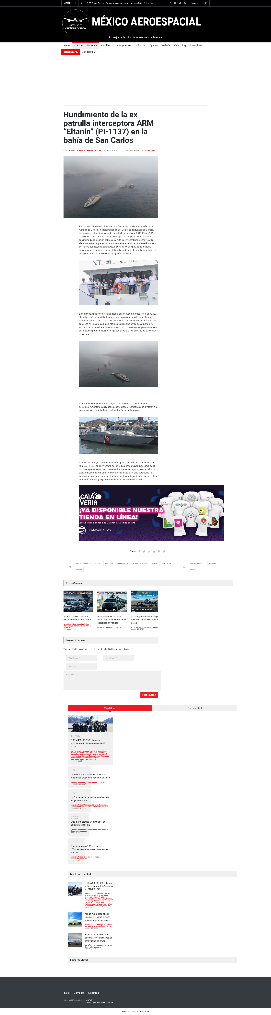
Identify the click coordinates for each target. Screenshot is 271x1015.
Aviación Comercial (85, 753)
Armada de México (77, 150)
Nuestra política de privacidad (135, 1011)
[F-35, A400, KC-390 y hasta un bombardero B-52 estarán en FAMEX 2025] (90, 723)
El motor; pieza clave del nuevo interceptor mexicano (110, 3)
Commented (195, 708)
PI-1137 (155, 563)
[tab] (110, 709)
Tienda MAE (71, 51)
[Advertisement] (135, 76)
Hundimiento (122, 563)
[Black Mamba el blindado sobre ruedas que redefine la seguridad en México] (112, 601)
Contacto (79, 992)
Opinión (153, 45)
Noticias (78, 45)
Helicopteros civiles (90, 758)
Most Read (110, 708)
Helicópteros (76, 758)
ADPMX (89, 1000)
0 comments (150, 150)
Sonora (79, 570)
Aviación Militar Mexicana (81, 754)
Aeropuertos (124, 45)
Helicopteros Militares (79, 759)
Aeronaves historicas (89, 751)
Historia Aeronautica (79, 831)
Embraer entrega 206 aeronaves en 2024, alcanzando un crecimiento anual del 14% (89, 849)
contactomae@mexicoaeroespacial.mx (98, 1003)
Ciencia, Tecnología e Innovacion (84, 782)
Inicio (67, 45)
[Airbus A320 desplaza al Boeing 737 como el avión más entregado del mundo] (75, 919)
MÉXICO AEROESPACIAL (146, 21)
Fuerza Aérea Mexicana (98, 756)
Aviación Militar (70, 624)
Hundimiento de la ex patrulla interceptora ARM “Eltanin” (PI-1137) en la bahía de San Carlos (109, 127)
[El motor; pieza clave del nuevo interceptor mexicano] (78, 601)
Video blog (180, 45)
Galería (166, 45)
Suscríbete (196, 45)
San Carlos (166, 563)
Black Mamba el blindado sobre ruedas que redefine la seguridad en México (111, 619)
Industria (140, 45)
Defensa (92, 45)
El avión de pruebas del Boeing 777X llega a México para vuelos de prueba (98, 937)
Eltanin (98, 563)
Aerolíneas (107, 45)
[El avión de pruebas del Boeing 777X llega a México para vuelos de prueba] (75, 940)
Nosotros (93, 992)
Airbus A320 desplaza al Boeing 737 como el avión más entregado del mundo (97, 917)
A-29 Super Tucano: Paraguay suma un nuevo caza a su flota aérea (146, 619)
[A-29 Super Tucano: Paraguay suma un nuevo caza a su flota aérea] (146, 601)
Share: (133, 551)
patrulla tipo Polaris (139, 563)
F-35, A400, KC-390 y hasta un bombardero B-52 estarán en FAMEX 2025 (89, 743)
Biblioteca (87, 51)
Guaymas (109, 563)
